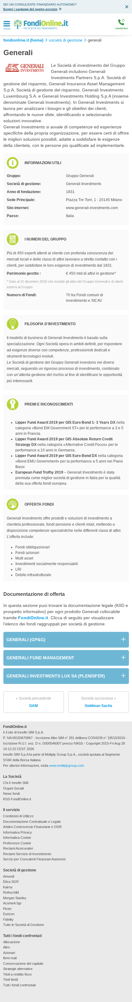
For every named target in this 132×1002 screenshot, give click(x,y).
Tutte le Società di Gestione (23, 925)
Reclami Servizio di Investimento (27, 854)
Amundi (8, 876)
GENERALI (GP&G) (25, 639)
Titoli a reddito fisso (17, 974)
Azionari (9, 953)
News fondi (11, 793)
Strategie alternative (18, 969)
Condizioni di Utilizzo (18, 816)
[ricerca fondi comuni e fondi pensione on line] (40, 24)
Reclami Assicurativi (18, 848)
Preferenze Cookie (17, 843)
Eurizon (8, 914)
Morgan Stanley (14, 898)
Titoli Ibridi (10, 979)
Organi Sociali (13, 788)
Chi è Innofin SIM (15, 783)
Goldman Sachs (98, 702)
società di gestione (65, 40)
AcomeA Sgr (12, 903)
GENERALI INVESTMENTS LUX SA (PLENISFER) (55, 675)
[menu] (6, 24)
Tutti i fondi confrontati (19, 985)
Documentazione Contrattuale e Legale (32, 821)
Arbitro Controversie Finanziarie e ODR (32, 827)
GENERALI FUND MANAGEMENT (40, 657)
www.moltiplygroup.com (66, 765)
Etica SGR (11, 881)
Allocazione (11, 942)
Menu (7, 28)
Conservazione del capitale (23, 963)
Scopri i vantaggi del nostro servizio (30, 9)
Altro (6, 947)
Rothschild (11, 892)
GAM (33, 702)
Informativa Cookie (17, 837)
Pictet (7, 909)
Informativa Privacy (17, 832)
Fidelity (8, 919)
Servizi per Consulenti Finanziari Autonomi (34, 859)
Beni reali (10, 958)
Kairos (8, 887)
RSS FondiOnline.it (17, 799)
